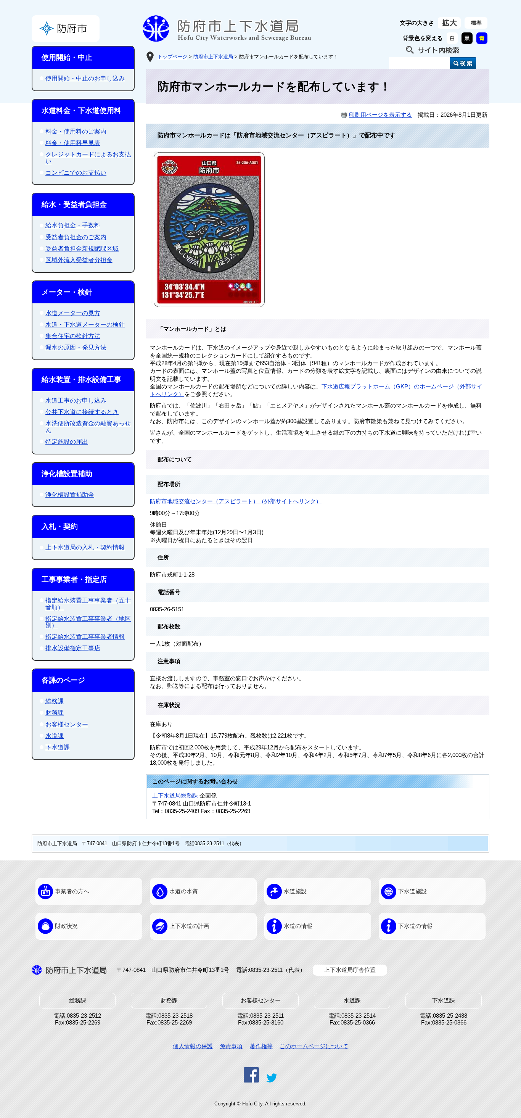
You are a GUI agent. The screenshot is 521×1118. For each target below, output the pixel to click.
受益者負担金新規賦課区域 (82, 248)
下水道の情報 (415, 926)
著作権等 (261, 1046)
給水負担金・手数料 (72, 225)
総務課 (54, 701)
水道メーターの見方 (72, 313)
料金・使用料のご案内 (75, 131)
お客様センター (66, 724)
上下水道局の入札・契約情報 (85, 547)
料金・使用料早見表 (72, 143)
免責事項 (231, 1046)
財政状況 (66, 926)
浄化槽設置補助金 (69, 494)
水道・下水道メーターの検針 (85, 324)
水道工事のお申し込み (75, 400)
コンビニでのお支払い (75, 172)
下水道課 (57, 747)
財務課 (54, 712)
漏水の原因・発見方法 (75, 347)
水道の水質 (183, 891)
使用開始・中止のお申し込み (85, 78)
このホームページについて (314, 1046)
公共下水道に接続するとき (82, 412)
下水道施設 (412, 891)
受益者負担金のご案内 (75, 237)
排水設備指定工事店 (72, 648)
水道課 (54, 736)
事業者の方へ (72, 891)
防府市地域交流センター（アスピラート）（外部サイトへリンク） (236, 501)
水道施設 (295, 891)
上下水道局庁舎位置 (350, 970)
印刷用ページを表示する (380, 115)
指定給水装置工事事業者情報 (85, 636)
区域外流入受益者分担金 (79, 260)
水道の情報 (298, 926)
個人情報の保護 (193, 1046)
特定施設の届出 (66, 441)
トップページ (172, 57)
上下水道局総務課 (175, 796)
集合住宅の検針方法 (72, 336)
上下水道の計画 (189, 926)
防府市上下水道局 (213, 57)
